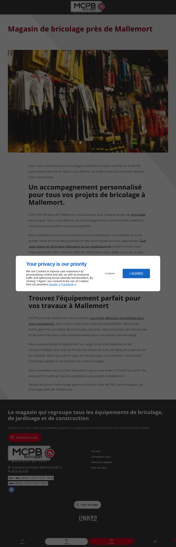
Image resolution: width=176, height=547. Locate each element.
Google (53, 284)
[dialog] (88, 273)
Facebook (67, 284)
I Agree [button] (136, 273)
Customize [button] (110, 273)
